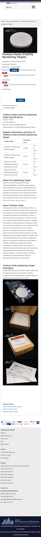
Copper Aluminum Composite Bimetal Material (15, 466)
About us (3, 433)
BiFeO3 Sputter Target (10, 409)
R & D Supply (5, 458)
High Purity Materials (12, 21)
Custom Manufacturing (8, 452)
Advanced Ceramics (7, 471)
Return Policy (5, 444)
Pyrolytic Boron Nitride (21, 535)
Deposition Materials (7, 474)
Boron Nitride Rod (15, 532)
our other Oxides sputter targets (14, 200)
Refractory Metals (6, 480)
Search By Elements (7, 469)
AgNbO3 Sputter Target (10, 411)
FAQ (2, 441)
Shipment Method (6, 436)
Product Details (9, 108)
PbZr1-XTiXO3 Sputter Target (12, 406)
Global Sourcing (6, 455)
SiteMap (21, 529)
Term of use (4, 438)
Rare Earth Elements (7, 483)
